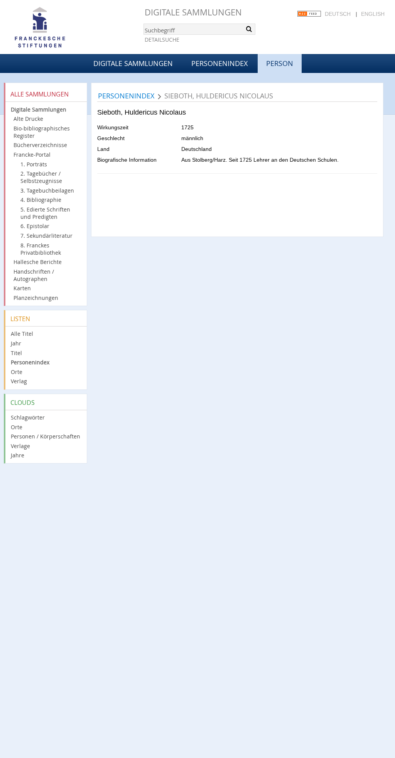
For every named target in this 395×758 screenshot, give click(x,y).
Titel (16, 353)
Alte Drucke (28, 118)
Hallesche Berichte (38, 262)
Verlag (19, 381)
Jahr (16, 343)
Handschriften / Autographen (34, 275)
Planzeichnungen (36, 297)
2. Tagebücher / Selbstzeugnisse (41, 177)
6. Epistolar (34, 226)
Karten (22, 288)
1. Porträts (33, 164)
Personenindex (219, 63)
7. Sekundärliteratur (46, 235)
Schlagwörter (28, 417)
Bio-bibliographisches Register (42, 132)
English (373, 14)
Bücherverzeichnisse (40, 145)
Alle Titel (22, 333)
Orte (16, 372)
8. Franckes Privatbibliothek (40, 249)
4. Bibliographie (40, 199)
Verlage (20, 446)
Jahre (17, 455)
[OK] (248, 29)
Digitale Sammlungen (193, 12)
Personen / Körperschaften (45, 436)
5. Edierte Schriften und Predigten (45, 213)
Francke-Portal (32, 154)
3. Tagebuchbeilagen (47, 190)
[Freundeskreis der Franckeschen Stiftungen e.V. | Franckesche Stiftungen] (62, 28)
